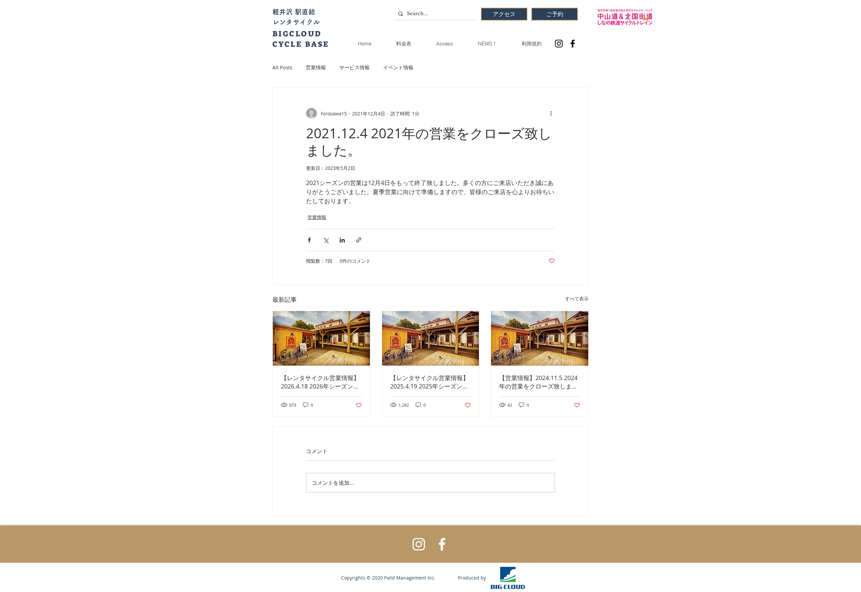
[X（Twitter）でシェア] (326, 240)
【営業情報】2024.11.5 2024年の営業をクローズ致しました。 (538, 382)
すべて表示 (577, 298)
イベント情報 (398, 67)
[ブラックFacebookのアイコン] (572, 43)
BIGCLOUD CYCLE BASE (300, 39)
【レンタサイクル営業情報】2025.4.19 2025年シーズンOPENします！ (429, 382)
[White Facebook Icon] (442, 544)
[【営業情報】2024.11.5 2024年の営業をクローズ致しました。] (539, 338)
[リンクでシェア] (358, 240)
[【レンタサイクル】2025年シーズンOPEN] (430, 338)
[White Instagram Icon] (418, 544)
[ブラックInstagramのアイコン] (559, 43)
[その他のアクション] (551, 113)
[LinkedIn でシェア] (342, 240)
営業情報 (316, 67)
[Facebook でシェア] (309, 240)
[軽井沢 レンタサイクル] (321, 338)
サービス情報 (354, 67)
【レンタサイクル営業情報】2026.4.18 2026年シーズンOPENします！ (320, 382)
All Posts (282, 67)
